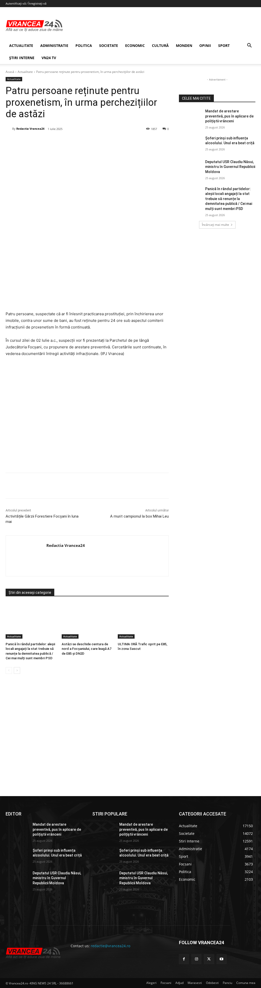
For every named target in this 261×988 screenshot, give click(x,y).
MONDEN (184, 45)
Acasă (10, 72)
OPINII (205, 45)
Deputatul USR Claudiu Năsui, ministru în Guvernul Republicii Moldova (230, 167)
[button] (249, 46)
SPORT (224, 45)
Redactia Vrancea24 (30, 128)
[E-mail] (90, 142)
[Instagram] (196, 959)
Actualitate (25, 72)
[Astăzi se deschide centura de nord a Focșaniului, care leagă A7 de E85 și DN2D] (87, 621)
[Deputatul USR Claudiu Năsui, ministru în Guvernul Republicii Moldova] (190, 168)
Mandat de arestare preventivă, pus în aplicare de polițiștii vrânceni (229, 116)
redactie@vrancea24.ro (110, 945)
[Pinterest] (67, 142)
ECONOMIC (135, 45)
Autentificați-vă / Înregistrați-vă (26, 3)
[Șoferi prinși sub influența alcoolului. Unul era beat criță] (190, 144)
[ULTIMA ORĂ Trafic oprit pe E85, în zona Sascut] (143, 621)
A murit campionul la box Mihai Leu (139, 516)
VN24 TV (49, 57)
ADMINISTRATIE (54, 45)
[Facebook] (43, 142)
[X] (55, 142)
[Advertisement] (87, 417)
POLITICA (83, 45)
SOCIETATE (108, 45)
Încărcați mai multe (215, 224)
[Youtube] (222, 959)
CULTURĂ (160, 45)
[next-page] (17, 670)
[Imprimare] (102, 142)
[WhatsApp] (79, 142)
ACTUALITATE (21, 45)
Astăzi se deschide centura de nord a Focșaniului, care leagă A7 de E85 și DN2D (86, 648)
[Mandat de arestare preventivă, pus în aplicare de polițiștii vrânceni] (190, 117)
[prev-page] (9, 670)
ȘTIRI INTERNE (21, 57)
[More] (114, 486)
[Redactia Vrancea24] (9, 128)
